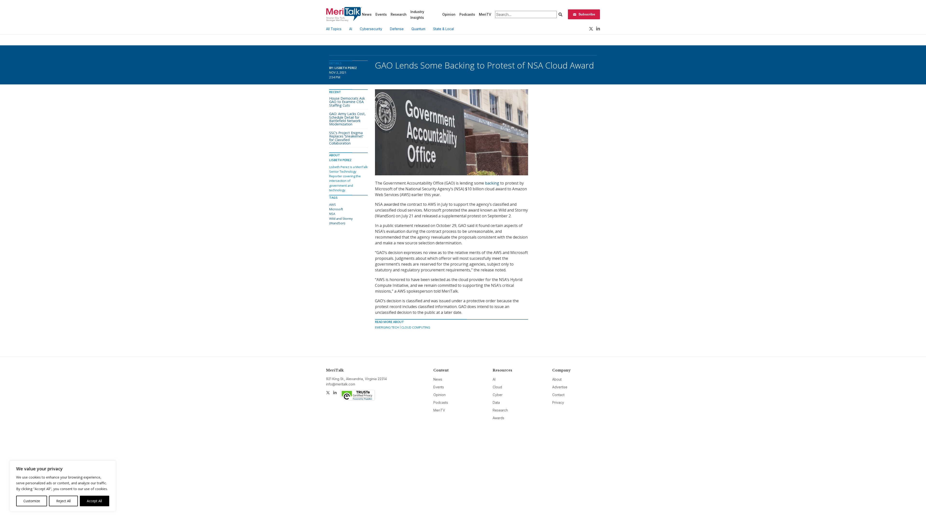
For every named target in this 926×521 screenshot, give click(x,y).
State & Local (443, 29)
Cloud (497, 387)
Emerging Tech (387, 327)
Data (496, 402)
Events (381, 14)
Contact (558, 395)
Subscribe (587, 14)
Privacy (558, 402)
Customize (31, 501)
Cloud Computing (415, 327)
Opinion (449, 14)
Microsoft (336, 209)
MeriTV (485, 14)
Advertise (559, 387)
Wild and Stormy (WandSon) (341, 220)
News (367, 14)
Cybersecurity (371, 29)
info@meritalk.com (340, 384)
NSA (332, 214)
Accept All (94, 501)
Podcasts (467, 14)
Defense (397, 29)
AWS (332, 204)
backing (492, 183)
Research (399, 14)
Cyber (498, 395)
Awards (498, 418)
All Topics (333, 29)
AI (350, 29)
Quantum (418, 29)
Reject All (63, 501)
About (557, 379)
